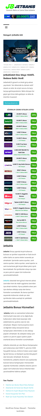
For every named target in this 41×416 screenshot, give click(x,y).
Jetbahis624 (7, 72)
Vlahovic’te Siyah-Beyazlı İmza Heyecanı (20, 390)
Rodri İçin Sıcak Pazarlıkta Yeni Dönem (19, 396)
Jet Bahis (25, 65)
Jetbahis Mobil (16, 69)
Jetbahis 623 (7, 67)
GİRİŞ (34, 115)
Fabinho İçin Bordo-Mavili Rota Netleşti (20, 385)
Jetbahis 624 (16, 67)
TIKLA (34, 121)
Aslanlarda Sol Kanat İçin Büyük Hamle (19, 387)
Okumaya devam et (11, 103)
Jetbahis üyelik (25, 69)
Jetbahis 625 (24, 67)
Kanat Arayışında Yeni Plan (15, 393)
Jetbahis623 (17, 65)
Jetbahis (31, 65)
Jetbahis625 (15, 72)
